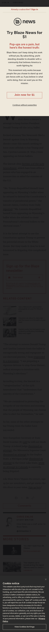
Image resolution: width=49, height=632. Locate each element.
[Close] (46, 579)
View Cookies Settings (25, 627)
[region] (24, 604)
